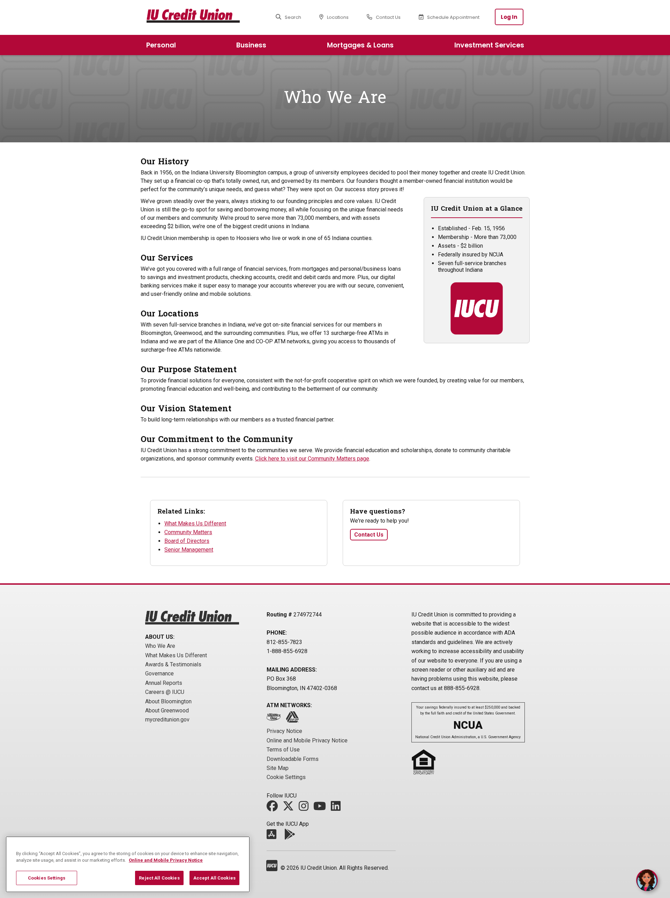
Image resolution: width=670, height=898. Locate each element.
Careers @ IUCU (164, 692)
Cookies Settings (46, 878)
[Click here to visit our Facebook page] (274, 808)
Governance (159, 673)
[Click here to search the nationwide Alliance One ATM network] (275, 719)
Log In (509, 17)
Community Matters (188, 532)
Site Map (278, 768)
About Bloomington (168, 701)
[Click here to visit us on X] (290, 808)
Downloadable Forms (293, 759)
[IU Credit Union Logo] (200, 17)
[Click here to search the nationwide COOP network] (294, 719)
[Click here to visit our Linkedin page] (337, 808)
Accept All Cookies (214, 878)
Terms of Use (283, 749)
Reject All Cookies (159, 878)
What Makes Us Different (195, 523)
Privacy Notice (284, 731)
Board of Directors (186, 541)
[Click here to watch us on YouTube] (321, 808)
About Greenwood (167, 710)
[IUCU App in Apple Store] (273, 836)
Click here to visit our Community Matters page (312, 458)
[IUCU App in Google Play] (291, 836)
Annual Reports (163, 683)
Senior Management (188, 549)
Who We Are (160, 646)
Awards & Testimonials (173, 664)
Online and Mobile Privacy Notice (307, 740)
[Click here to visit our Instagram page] (305, 808)
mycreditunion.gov (167, 719)
